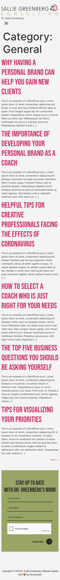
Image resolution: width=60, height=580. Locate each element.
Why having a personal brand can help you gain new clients (27, 77)
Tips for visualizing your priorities (27, 414)
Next (54, 459)
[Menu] (6, 23)
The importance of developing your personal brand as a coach (28, 148)
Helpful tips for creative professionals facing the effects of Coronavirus (29, 224)
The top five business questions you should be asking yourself (29, 357)
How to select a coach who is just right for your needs (29, 296)
